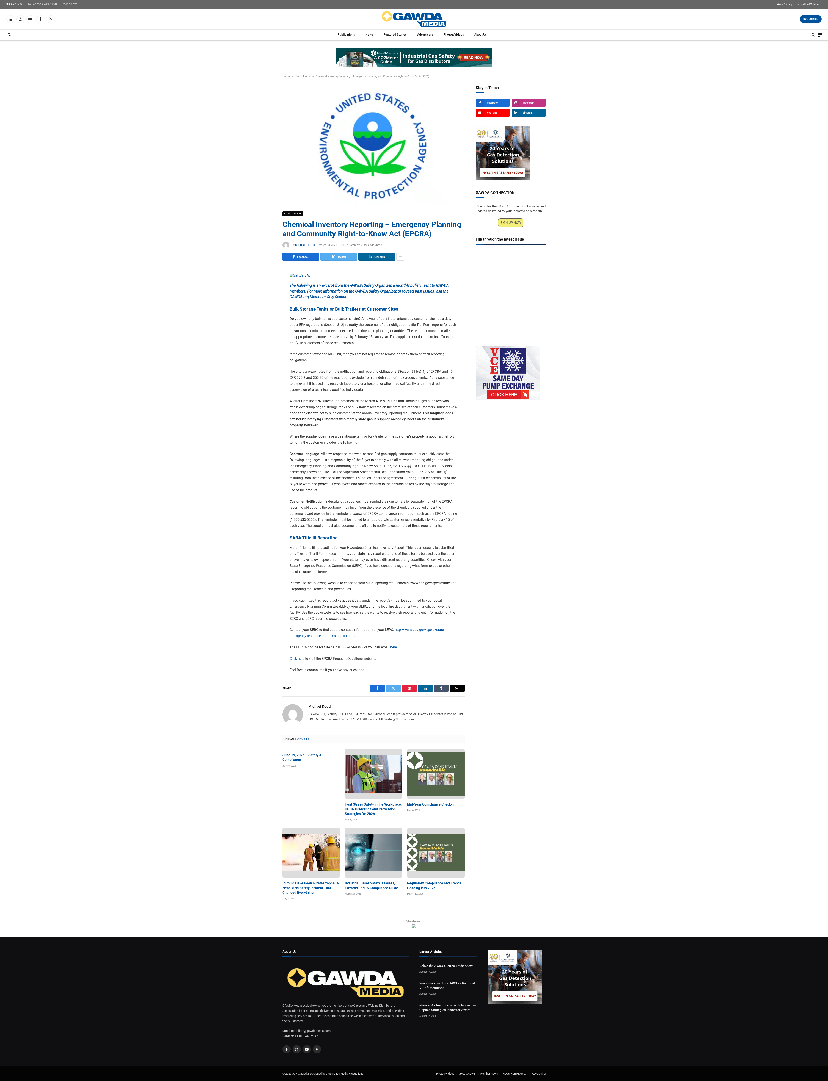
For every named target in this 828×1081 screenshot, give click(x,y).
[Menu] (820, 35)
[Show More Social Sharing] (400, 257)
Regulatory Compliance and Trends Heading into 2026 (434, 885)
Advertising (539, 1073)
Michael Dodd (305, 245)
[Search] (813, 35)
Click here (297, 659)
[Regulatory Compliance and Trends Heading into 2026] (436, 853)
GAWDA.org (784, 4)
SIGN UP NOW (510, 223)
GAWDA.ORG (467, 1073)
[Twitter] (267, 298)
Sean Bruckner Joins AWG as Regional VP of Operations (447, 985)
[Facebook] (267, 288)
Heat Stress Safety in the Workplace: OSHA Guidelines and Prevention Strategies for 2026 (373, 809)
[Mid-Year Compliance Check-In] (436, 774)
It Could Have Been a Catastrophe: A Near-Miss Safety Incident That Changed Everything (310, 888)
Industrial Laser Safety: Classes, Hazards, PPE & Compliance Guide (371, 885)
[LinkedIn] (267, 308)
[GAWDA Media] (414, 19)
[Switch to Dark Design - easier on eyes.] (8, 34)
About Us (480, 34)
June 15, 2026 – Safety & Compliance (302, 757)
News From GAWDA (515, 1073)
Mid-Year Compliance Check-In (431, 804)
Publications (346, 34)
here (393, 647)
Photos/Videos (454, 34)
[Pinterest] (267, 318)
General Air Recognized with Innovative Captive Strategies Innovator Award (447, 1007)
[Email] (267, 328)
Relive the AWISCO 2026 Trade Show (52, 4)
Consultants (293, 214)
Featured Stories (395, 34)
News (369, 34)
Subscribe (810, 18)
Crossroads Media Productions (344, 1073)
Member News (489, 1073)
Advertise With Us (808, 4)
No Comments (353, 245)
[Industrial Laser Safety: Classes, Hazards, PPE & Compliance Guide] (373, 853)
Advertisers (425, 34)
